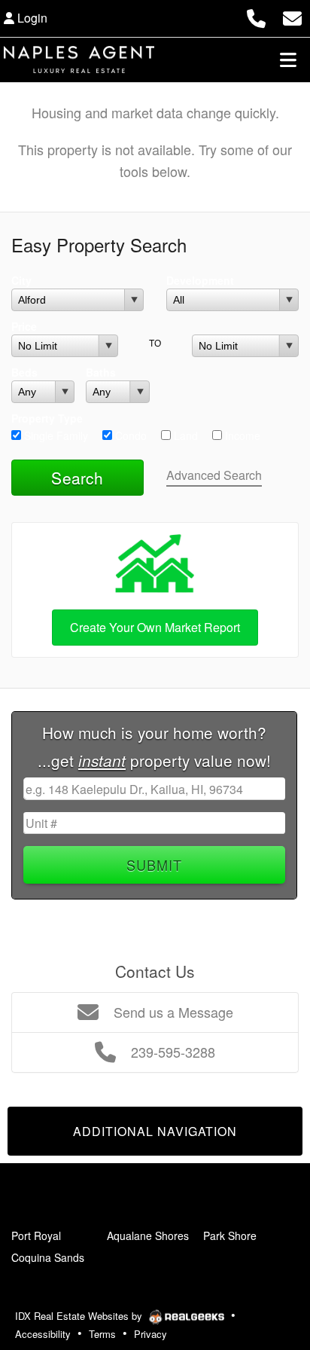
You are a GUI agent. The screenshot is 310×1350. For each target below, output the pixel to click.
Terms (102, 1334)
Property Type (47, 418)
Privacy (150, 1334)
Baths (101, 372)
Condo (129, 435)
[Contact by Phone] (256, 16)
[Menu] (288, 59)
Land (184, 435)
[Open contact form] (292, 16)
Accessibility (43, 1334)
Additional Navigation (155, 1131)
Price (24, 326)
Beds (24, 372)
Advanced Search (214, 475)
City (21, 280)
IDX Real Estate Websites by (80, 1316)
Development (200, 280)
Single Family (54, 435)
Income (241, 435)
